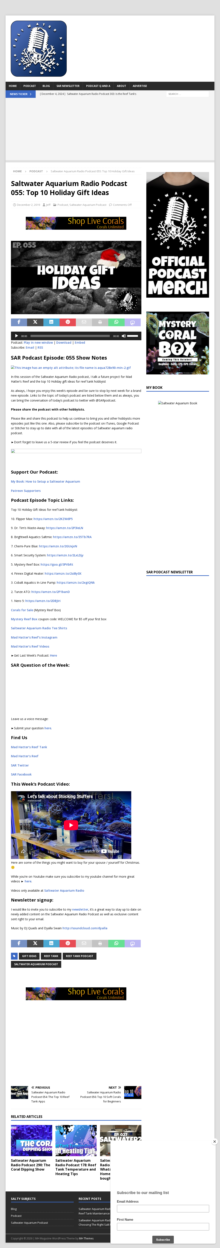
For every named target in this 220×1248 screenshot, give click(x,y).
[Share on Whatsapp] (116, 322)
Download (63, 342)
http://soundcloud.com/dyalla (85, 928)
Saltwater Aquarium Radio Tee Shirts (39, 628)
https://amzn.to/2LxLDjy (65, 555)
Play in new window (38, 342)
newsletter (80, 909)
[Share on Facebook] (19, 322)
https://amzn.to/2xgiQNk (76, 582)
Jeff (48, 205)
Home (13, 86)
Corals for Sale (22, 610)
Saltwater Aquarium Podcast (87, 205)
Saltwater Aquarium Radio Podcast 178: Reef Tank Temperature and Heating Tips (75, 1167)
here (47, 728)
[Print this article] (100, 322)
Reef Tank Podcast (79, 956)
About (121, 86)
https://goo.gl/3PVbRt (57, 564)
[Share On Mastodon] (133, 322)
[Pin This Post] (68, 322)
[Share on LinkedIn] (51, 322)
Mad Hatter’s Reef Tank (29, 747)
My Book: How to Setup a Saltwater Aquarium (45, 481)
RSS (40, 347)
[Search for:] (187, 94)
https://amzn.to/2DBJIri (43, 601)
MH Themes (86, 1238)
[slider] (133, 335)
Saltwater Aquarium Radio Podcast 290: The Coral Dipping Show (30, 1165)
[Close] (214, 1141)
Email (30, 347)
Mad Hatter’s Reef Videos (30, 646)
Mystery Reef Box (24, 619)
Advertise (140, 86)
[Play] (16, 336)
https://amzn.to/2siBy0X (63, 573)
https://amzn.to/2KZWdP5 (53, 519)
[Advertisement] (110, 130)
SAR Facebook (21, 774)
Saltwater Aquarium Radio (64, 890)
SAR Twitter (20, 765)
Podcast (29, 86)
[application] (76, 336)
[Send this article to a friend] (84, 322)
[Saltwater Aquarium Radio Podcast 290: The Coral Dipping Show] (31, 1140)
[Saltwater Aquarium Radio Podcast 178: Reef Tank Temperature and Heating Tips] (76, 1140)
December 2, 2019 (28, 205)
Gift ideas (29, 956)
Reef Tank (51, 956)
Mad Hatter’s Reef (24, 756)
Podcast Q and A (98, 86)
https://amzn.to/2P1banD (50, 592)
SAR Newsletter (68, 86)
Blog (46, 86)
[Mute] (124, 336)
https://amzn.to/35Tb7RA (72, 537)
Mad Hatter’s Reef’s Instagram (34, 637)
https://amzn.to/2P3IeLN (64, 528)
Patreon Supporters (26, 491)
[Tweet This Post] (35, 322)
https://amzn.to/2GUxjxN (58, 546)
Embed (80, 342)
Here (53, 655)
